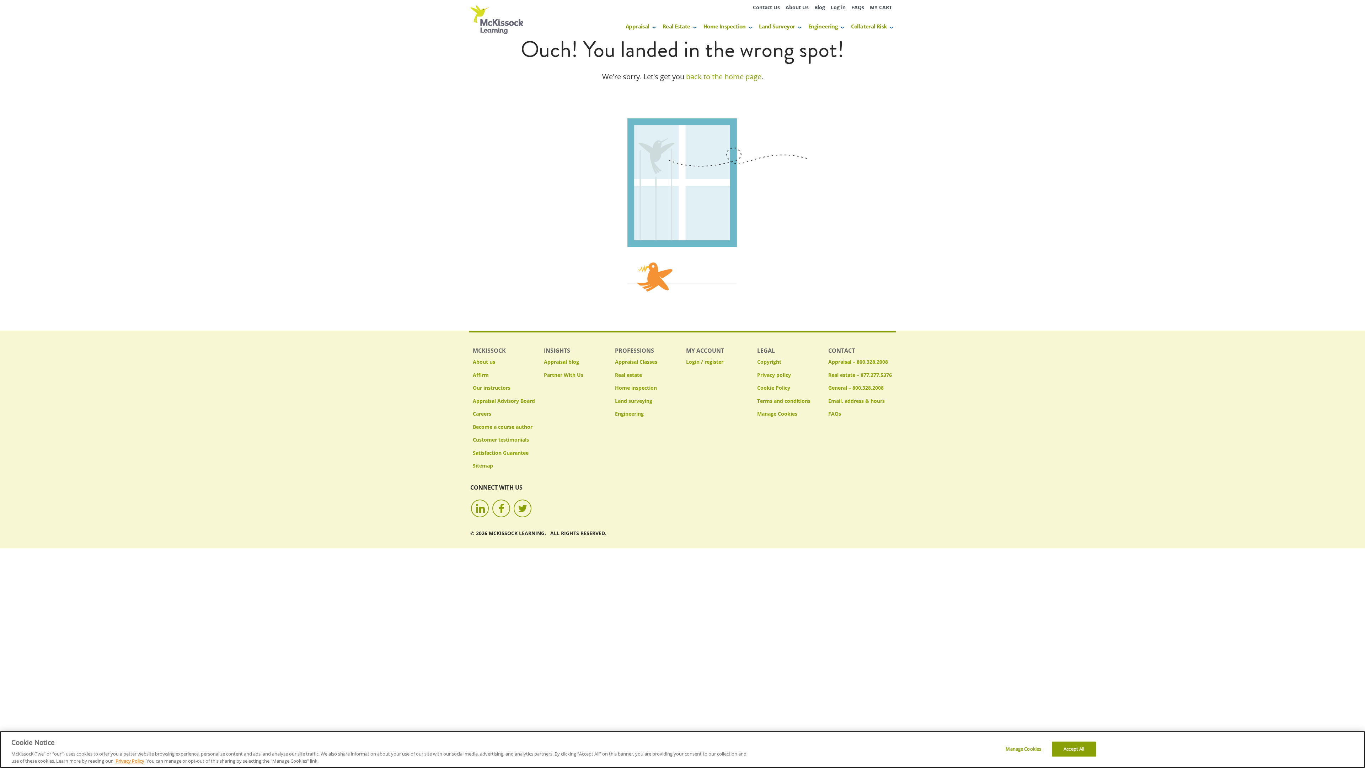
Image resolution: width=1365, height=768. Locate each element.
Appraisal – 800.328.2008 (858, 361)
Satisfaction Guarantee (501, 452)
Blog (819, 7)
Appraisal (637, 26)
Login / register (704, 361)
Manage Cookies (777, 414)
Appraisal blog (561, 361)
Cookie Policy (773, 387)
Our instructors (491, 387)
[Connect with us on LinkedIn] (480, 508)
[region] (682, 749)
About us (484, 361)
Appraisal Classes (636, 361)
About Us (797, 7)
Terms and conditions (783, 401)
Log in (838, 7)
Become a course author (502, 426)
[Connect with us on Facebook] (501, 508)
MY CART (881, 7)
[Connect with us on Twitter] (522, 508)
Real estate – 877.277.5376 (860, 375)
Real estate (628, 375)
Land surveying (633, 401)
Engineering (822, 26)
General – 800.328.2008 (856, 387)
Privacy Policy (130, 760)
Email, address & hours (856, 401)
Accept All (1074, 749)
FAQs (857, 7)
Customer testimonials (501, 439)
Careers (482, 413)
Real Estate (676, 26)
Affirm (481, 375)
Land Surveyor (777, 26)
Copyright (769, 361)
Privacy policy (774, 375)
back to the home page (723, 76)
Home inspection (636, 387)
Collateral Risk (869, 26)
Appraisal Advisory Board (504, 401)
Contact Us (766, 7)
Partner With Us (563, 375)
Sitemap (483, 465)
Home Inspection (724, 26)
